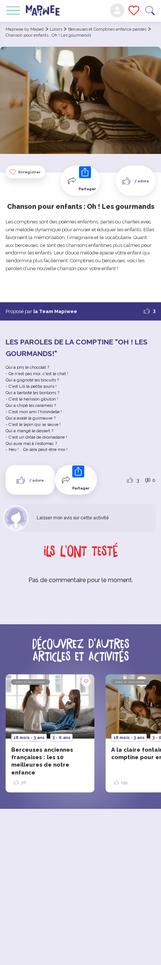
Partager (87, 189)
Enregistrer (29, 172)
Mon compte (117, 10)
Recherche (150, 10)
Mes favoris (133, 10)
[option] (50, 733)
